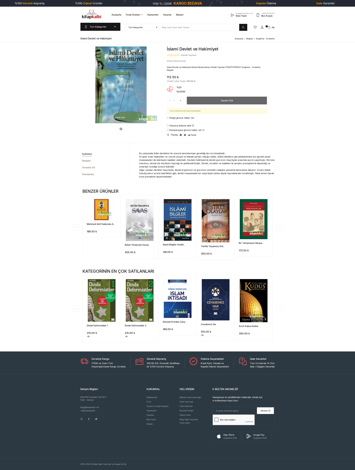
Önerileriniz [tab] (88, 174)
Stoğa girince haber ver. (182, 117)
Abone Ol (265, 410)
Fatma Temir (185, 415)
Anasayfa (116, 14)
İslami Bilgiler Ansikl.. (174, 244)
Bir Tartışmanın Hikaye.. (251, 243)
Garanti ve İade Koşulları (158, 406)
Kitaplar (249, 38)
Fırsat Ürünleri (133, 14)
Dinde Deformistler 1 (97, 325)
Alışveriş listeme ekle (180, 125)
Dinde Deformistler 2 (135, 325)
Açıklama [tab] (87, 154)
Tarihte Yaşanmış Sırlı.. (212, 246)
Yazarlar (167, 14)
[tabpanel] (121, 84)
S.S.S (149, 402)
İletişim (179, 14)
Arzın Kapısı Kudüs (248, 326)
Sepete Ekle (227, 100)
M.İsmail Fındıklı (186, 410)
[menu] (142, 27)
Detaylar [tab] (86, 160)
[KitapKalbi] (91, 14)
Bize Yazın (151, 419)
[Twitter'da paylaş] (185, 135)
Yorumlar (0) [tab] (88, 167)
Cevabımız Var (208, 324)
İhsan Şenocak (186, 402)
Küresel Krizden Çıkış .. (175, 321)
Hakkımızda (152, 397)
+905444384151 (87, 411)
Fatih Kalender (186, 406)
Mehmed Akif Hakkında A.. (101, 224)
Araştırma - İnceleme (265, 38)
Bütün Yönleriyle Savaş (137, 244)
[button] (262, 27)
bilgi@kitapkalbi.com (89, 407)
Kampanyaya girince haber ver (185, 130)
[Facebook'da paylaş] (180, 135)
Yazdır (193, 135)
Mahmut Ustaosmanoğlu (190, 397)
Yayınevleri (153, 14)
